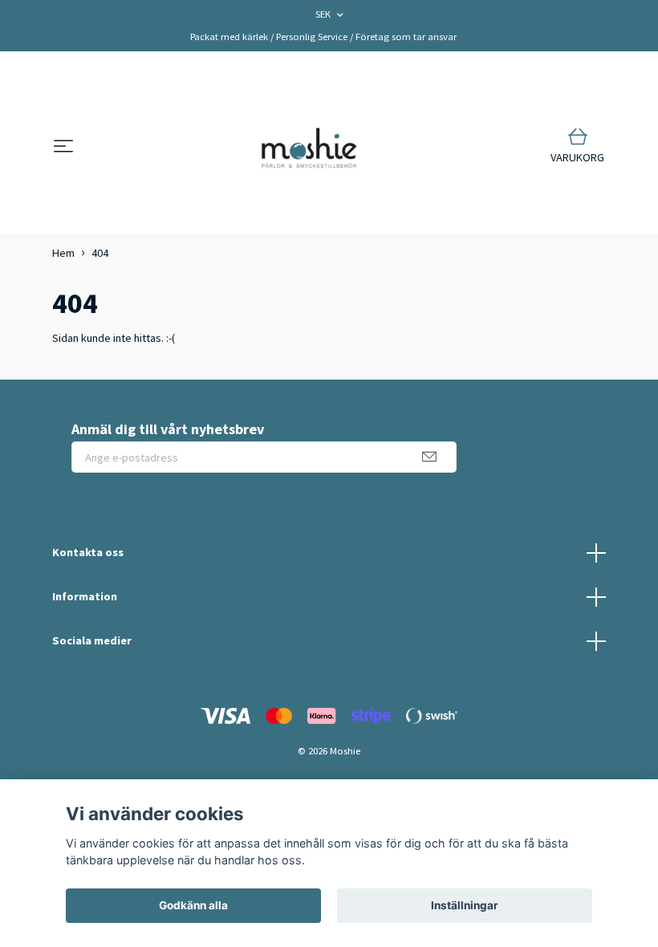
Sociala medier (92, 640)
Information (84, 596)
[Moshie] (309, 147)
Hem (63, 253)
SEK (324, 14)
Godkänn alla (193, 905)
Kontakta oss (88, 552)
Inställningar (464, 905)
